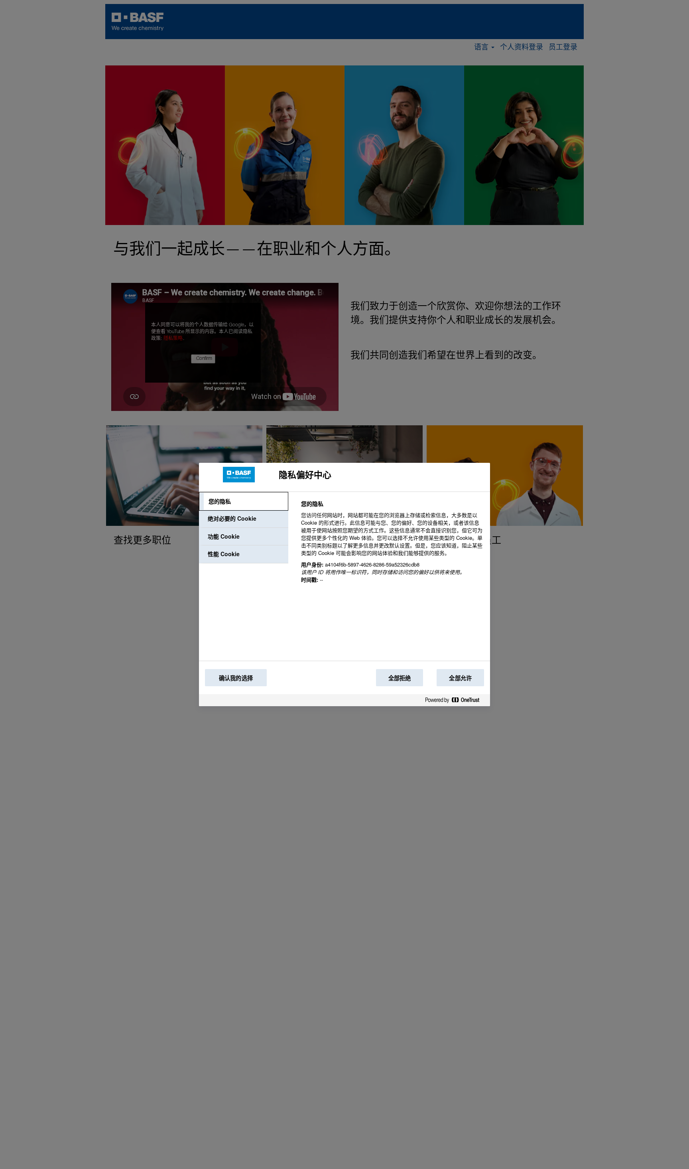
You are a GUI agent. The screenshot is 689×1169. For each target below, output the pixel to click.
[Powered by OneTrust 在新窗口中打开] (455, 701)
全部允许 (460, 678)
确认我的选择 (236, 678)
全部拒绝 (399, 678)
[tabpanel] (392, 546)
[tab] (243, 501)
